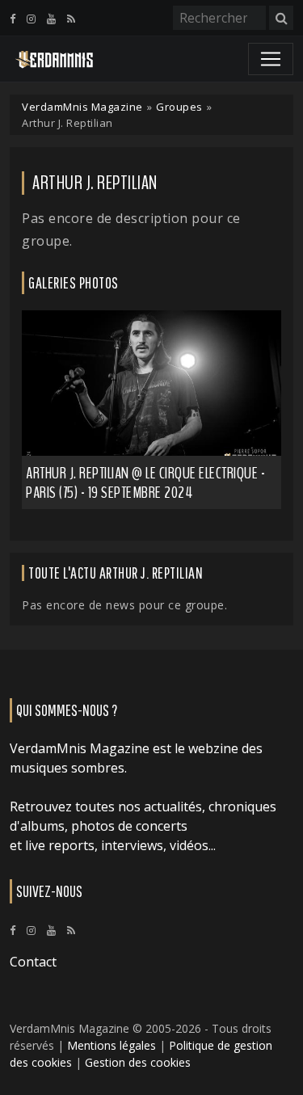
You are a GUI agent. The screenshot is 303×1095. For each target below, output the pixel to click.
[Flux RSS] (71, 18)
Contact (33, 962)
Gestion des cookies (138, 1062)
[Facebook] (12, 18)
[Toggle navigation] (270, 59)
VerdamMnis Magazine (82, 106)
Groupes (179, 106)
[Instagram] (31, 18)
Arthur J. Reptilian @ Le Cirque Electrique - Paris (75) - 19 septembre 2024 (145, 482)
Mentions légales (111, 1045)
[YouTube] (51, 18)
